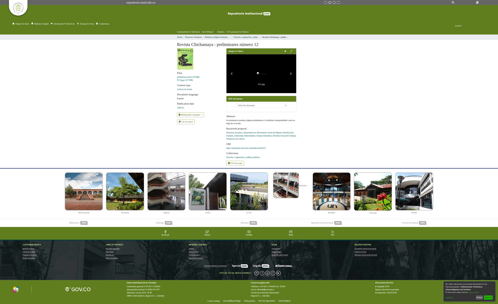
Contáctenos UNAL (29, 252)
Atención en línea (28, 249)
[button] (453, 2)
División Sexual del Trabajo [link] (284, 136)
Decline (479, 297)
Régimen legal (276, 252)
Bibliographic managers (190, 115)
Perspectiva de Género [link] (235, 139)
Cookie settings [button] (213, 301)
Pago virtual (109, 252)
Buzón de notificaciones (280, 255)
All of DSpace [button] (208, 32)
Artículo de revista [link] (184, 89)
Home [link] (179, 37)
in (257, 273)
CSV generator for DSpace (237, 32)
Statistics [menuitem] (220, 32)
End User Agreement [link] (266, 301)
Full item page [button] (236, 163)
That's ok (488, 297)
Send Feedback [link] (284, 301)
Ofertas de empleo (112, 258)
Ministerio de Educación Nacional (366, 255)
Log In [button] (458, 26)
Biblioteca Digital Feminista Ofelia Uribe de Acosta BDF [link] (218, 37)
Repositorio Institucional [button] (245, 14)
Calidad (191, 249)
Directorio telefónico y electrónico (215, 266)
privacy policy (473, 292)
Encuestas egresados (112, 249)
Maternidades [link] (249, 136)
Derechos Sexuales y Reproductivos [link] (241, 133)
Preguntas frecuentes (30, 255)
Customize (449, 297)
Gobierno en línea (360, 252)
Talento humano (194, 255)
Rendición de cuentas (196, 258)
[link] (188, 77)
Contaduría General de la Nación (365, 249)
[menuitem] (208, 31)
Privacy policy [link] (249, 301)
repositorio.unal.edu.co (140, 2)
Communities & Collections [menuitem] (188, 32)
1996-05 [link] (180, 108)
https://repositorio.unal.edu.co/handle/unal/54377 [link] (246, 148)
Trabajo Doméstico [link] (264, 136)
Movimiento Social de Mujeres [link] (269, 133)
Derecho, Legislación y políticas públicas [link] (247, 37)
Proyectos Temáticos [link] (193, 37)
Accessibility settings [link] (232, 301)
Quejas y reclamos (29, 258)
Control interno (194, 252)
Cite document (187, 122)
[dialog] (469, 291)
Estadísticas (109, 255)
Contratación (276, 249)
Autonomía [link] (238, 136)
